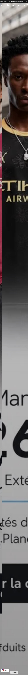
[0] (26, 5)
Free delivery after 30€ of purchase (12, 1)
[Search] (24, 5)
